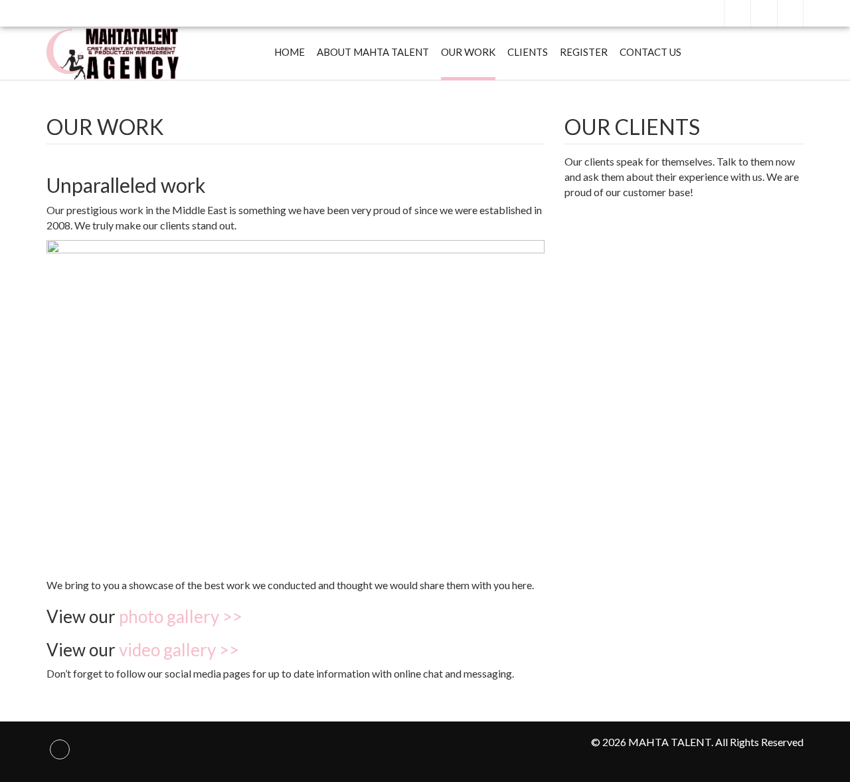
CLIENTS (527, 52)
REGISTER (584, 52)
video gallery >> (179, 649)
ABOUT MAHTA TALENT (373, 52)
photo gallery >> (180, 616)
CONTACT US (650, 52)
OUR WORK (468, 52)
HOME (289, 52)
